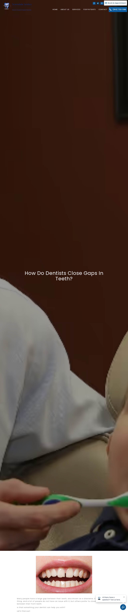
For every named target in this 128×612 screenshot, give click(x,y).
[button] (65, 10)
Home (55, 9)
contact (103, 9)
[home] (16, 6)
